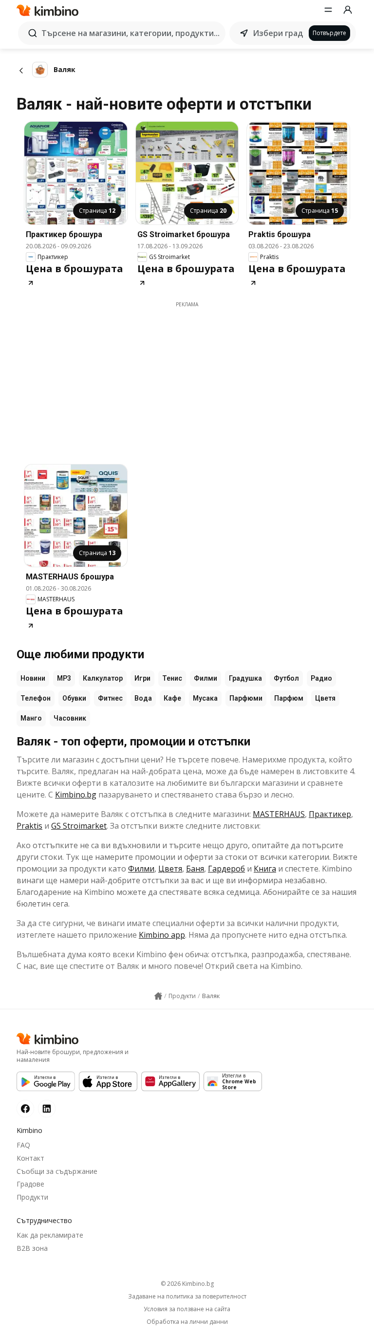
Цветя (325, 698)
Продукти (32, 1197)
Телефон (35, 698)
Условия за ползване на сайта (187, 1309)
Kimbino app (162, 934)
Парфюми (245, 698)
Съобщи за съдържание (57, 1171)
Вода (143, 698)
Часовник (70, 718)
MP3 (64, 678)
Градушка (245, 678)
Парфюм (288, 698)
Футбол (286, 678)
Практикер (330, 814)
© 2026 (187, 1284)
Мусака (205, 698)
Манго (31, 718)
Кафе (172, 698)
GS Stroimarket (79, 825)
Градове (30, 1183)
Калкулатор (103, 678)
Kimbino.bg (75, 794)
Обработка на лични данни (187, 1322)
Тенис (172, 678)
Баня (195, 868)
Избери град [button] (278, 33)
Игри (142, 678)
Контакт (30, 1158)
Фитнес (110, 698)
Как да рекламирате (50, 1235)
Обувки (74, 698)
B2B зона (32, 1248)
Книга (265, 868)
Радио (321, 678)
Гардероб (226, 868)
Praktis (29, 825)
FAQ (23, 1145)
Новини (32, 678)
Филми (205, 678)
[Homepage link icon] (158, 996)
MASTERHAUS (279, 814)
